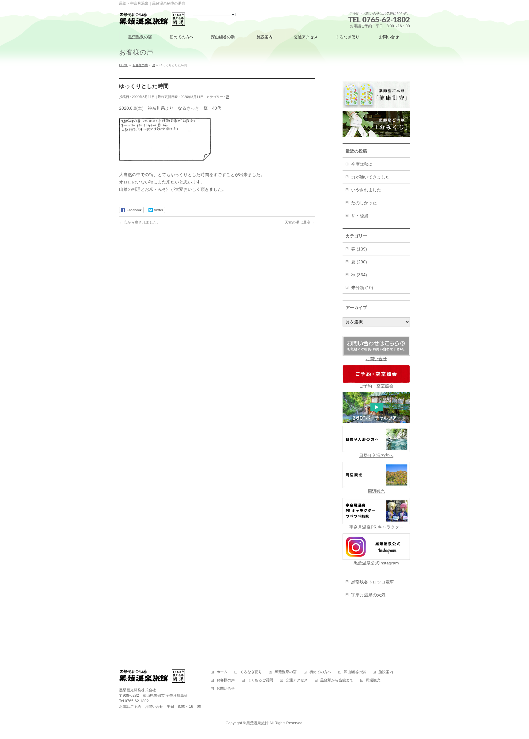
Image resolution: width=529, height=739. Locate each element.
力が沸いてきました (370, 177)
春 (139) (359, 249)
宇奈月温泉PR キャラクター (376, 527)
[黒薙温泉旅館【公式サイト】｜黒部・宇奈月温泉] (152, 19)
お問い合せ (376, 358)
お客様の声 (225, 680)
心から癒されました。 (139, 222)
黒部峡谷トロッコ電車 (372, 581)
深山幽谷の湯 (355, 672)
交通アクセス (297, 680)
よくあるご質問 (260, 680)
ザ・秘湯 (359, 215)
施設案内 (385, 672)
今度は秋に (362, 164)
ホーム (221, 672)
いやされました (366, 189)
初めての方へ (320, 672)
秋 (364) (359, 274)
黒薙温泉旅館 (257, 723)
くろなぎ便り (251, 672)
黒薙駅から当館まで (336, 680)
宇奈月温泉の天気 (368, 594)
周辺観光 (376, 491)
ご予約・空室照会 (376, 385)
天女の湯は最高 (300, 222)
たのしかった (364, 202)
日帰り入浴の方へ (376, 455)
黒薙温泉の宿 (286, 672)
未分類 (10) (362, 287)
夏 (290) (359, 261)
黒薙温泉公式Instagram (376, 562)
